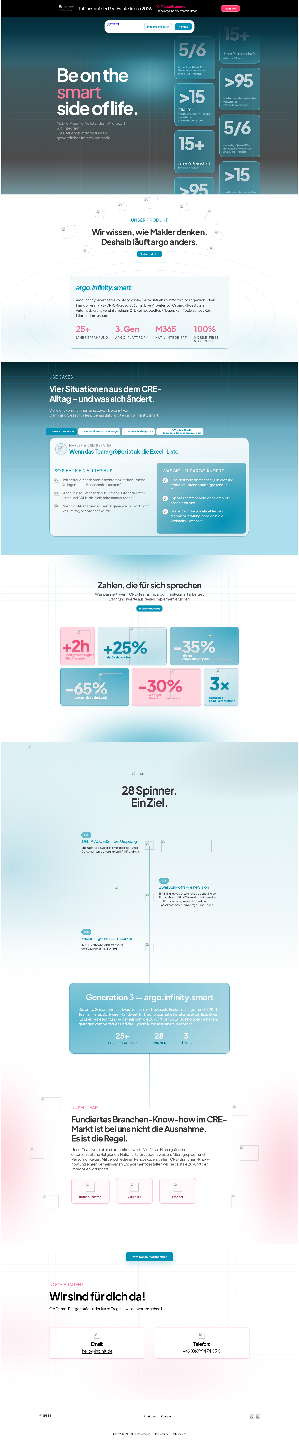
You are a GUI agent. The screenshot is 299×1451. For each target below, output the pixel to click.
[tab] (179, 431)
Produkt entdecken (149, 608)
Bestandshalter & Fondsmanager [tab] (101, 431)
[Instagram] (252, 1416)
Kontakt (183, 26)
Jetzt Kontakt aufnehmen (149, 1257)
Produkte (150, 1416)
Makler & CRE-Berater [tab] (63, 431)
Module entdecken (149, 254)
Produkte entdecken (158, 26)
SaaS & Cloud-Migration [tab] (140, 431)
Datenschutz (179, 1433)
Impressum (161, 1433)
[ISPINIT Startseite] (120, 27)
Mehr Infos (230, 8)
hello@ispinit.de (97, 1351)
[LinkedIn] (258, 1416)
